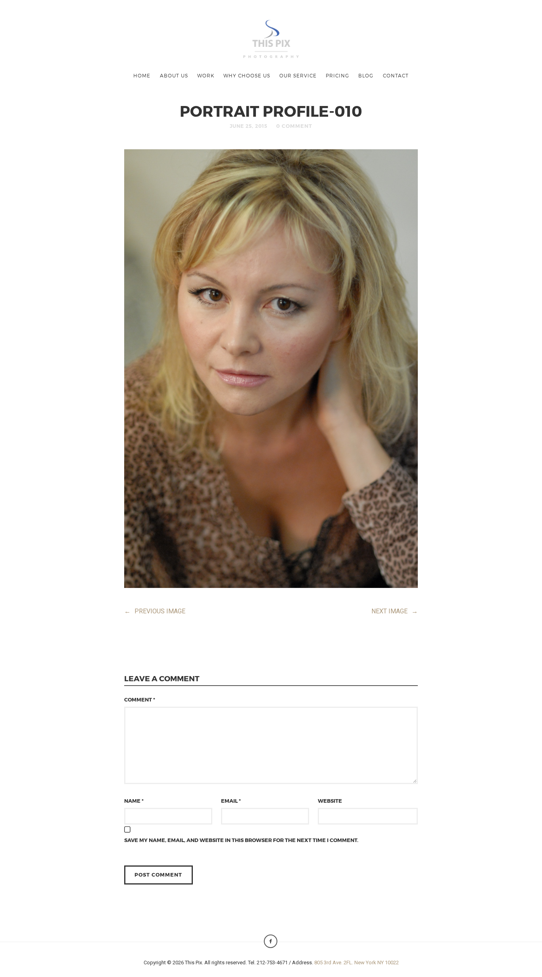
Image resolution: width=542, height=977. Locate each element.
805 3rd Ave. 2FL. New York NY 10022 (356, 962)
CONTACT (396, 75)
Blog (365, 75)
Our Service (298, 75)
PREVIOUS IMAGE (154, 611)
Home (141, 75)
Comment (139, 699)
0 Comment (294, 126)
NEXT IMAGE (394, 611)
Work (205, 75)
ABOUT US (174, 75)
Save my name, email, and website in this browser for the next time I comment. (241, 840)
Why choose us (246, 75)
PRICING (337, 75)
